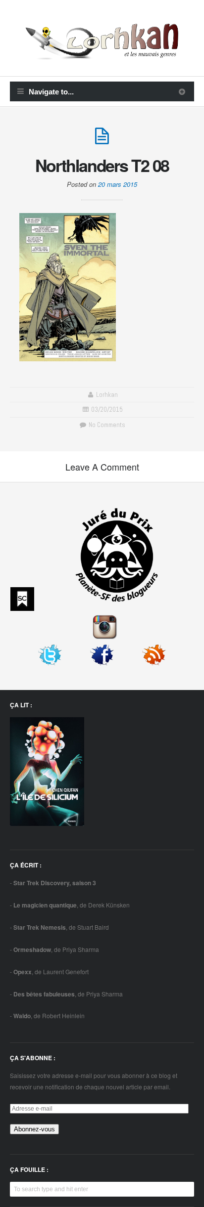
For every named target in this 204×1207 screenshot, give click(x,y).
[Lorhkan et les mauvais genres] (102, 54)
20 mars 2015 (117, 184)
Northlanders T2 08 (102, 165)
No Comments (106, 425)
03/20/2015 (107, 409)
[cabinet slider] (182, 91)
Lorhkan (107, 394)
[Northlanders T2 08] (102, 140)
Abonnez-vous (34, 1129)
